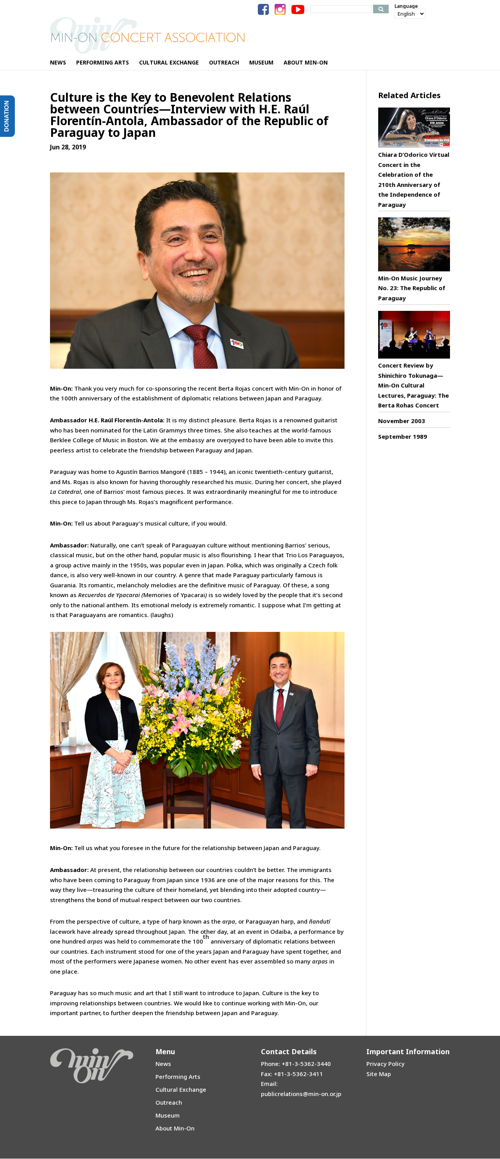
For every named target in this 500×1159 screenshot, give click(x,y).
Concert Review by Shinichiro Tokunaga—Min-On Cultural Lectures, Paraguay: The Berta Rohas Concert (413, 385)
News (163, 1064)
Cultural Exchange (180, 1089)
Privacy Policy (385, 1064)
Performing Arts (177, 1076)
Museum (167, 1115)
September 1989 (402, 436)
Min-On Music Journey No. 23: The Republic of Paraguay (411, 288)
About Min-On (175, 1128)
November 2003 (401, 421)
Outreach (168, 1102)
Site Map (378, 1074)
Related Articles (409, 95)
